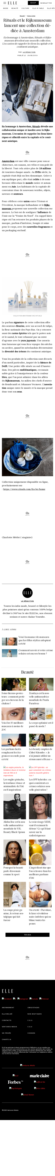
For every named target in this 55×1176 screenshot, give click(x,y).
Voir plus (27, 934)
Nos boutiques (35, 1014)
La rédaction (29, 52)
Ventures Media (9, 1026)
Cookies (31, 1033)
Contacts (7, 1020)
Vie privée (6, 1033)
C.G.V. (30, 1026)
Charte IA (6, 1039)
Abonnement (8, 1007)
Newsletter (46, 3)
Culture (25, 8)
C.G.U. (30, 1020)
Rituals (36, 126)
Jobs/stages (33, 1007)
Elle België (7, 1014)
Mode (5, 8)
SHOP (33, 2)
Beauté (15, 8)
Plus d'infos (23, 1053)
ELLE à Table (38, 8)
